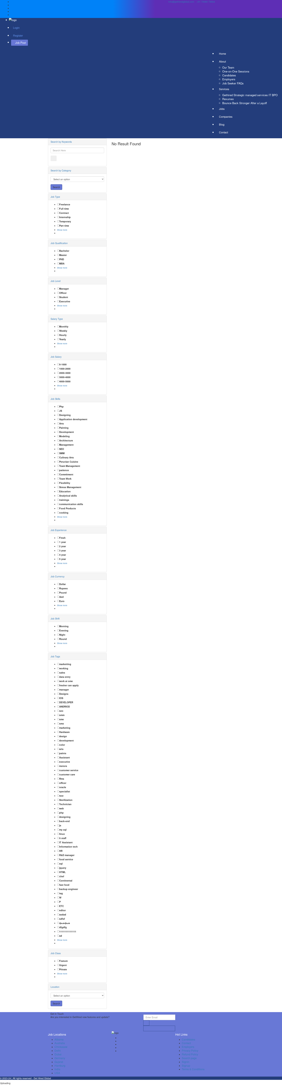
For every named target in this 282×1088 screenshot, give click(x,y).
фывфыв (64, 923)
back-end (64, 821)
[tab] (77, 141)
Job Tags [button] (55, 656)
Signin (185, 1062)
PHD (61, 259)
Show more (62, 229)
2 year (62, 546)
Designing (65, 415)
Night (62, 634)
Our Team (228, 67)
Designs (63, 693)
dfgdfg (63, 927)
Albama (59, 1039)
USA (57, 1073)
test (61, 795)
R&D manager (66, 855)
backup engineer (68, 889)
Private (63, 969)
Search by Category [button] (61, 170)
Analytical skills (68, 495)
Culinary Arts (66, 457)
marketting (65, 664)
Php (61, 406)
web (61, 808)
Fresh (62, 537)
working (63, 668)
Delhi (58, 1050)
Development (66, 432)
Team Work (65, 478)
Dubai (58, 1054)
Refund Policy (190, 1054)
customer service (68, 770)
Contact (223, 132)
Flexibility (64, 482)
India (57, 1069)
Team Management (69, 466)
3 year (62, 550)
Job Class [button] (56, 953)
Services (224, 89)
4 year (62, 554)
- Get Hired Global (41, 1078)
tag (61, 893)
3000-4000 (64, 377)
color (62, 744)
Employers (228, 79)
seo (61, 710)
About (223, 61)
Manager (64, 288)
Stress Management (70, 487)
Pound (63, 592)
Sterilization (65, 800)
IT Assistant (66, 842)
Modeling (64, 436)
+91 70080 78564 (205, 1)
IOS (61, 698)
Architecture (66, 440)
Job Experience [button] (59, 530)
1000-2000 (64, 368)
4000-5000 (64, 381)
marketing (64, 727)
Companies (225, 117)
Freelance (64, 204)
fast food (64, 884)
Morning (64, 626)
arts (61, 749)
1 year (62, 542)
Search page (189, 1058)
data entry (64, 676)
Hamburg (60, 1065)
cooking (63, 512)
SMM (62, 453)
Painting (64, 427)
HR (61, 850)
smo (61, 723)
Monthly (63, 326)
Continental (65, 880)
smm (61, 715)
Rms (61, 778)
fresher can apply (69, 685)
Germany (60, 1058)
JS (60, 410)
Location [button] (55, 986)
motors (63, 766)
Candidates (229, 75)
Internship (65, 217)
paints (62, 753)
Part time (64, 225)
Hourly (63, 335)
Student (63, 297)
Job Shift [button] (55, 618)
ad (60, 935)
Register (18, 35)
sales (62, 672)
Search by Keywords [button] (61, 141)
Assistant (64, 757)
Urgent (63, 965)
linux (62, 833)
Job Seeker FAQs (233, 83)
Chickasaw (61, 1047)
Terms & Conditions (193, 1069)
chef (61, 876)
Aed (61, 596)
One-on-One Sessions (235, 71)
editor (62, 910)
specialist (64, 791)
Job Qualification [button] (59, 243)
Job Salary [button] (56, 356)
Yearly (62, 339)
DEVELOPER (66, 702)
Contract (64, 212)
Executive (64, 301)
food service (66, 859)
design (63, 736)
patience (64, 470)
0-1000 (63, 364)
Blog (221, 124)
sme (61, 719)
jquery (62, 867)
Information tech (68, 846)
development (66, 740)
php (61, 812)
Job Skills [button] (55, 398)
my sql (63, 829)
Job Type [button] (55, 196)
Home (222, 54)
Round (63, 639)
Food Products (67, 508)
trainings (64, 499)
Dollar (62, 584)
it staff (62, 838)
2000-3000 (64, 372)
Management (66, 444)
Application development (73, 419)
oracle (62, 787)
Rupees (63, 588)
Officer (63, 292)
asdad (62, 914)
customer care (67, 774)
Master (63, 255)
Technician (65, 804)
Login (16, 28)
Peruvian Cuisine (68, 461)
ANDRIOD (64, 706)
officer (62, 783)
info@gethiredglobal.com (181, 1)
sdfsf (62, 918)
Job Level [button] (56, 281)
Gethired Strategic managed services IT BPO (250, 95)
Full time (64, 208)
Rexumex (228, 99)
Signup (186, 1065)
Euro (61, 601)
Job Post (20, 42)
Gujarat (59, 1062)
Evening (63, 630)
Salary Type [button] (57, 318)
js (60, 825)
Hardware (64, 732)
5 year (62, 559)
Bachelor (64, 250)
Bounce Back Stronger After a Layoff (244, 103)
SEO (61, 449)
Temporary (65, 221)
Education (65, 491)
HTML (62, 872)
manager (64, 689)
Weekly (63, 330)
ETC (61, 906)
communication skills (71, 504)
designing (64, 816)
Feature (63, 960)
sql (61, 863)
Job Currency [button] (57, 576)
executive (64, 761)
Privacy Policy (190, 1050)
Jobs (222, 109)
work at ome (66, 681)
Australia (60, 1043)
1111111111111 (67, 931)
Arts (61, 423)
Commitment (66, 474)
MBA (61, 263)
